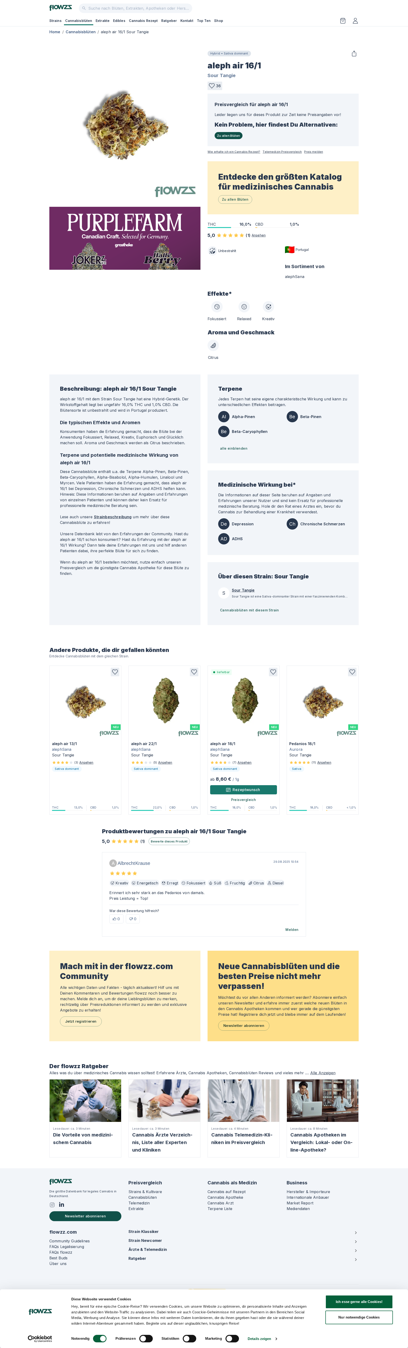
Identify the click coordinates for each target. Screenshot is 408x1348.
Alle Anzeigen (323, 1072)
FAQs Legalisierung (66, 1246)
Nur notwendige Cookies (359, 1317)
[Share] (354, 53)
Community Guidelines (69, 1241)
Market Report (300, 1203)
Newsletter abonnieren (243, 1025)
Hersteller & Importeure (308, 1191)
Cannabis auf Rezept (227, 1191)
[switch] (146, 1338)
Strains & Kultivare (145, 1191)
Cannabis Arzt (221, 1203)
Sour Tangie (222, 75)
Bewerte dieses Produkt (169, 841)
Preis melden (313, 151)
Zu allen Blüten (228, 135)
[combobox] (135, 8)
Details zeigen (259, 1339)
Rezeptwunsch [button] (246, 789)
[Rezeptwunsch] (342, 20)
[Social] (52, 1205)
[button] (215, 86)
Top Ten (204, 21)
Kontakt (186, 21)
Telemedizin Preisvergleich (282, 151)
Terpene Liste (220, 1208)
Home (54, 31)
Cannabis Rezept (143, 21)
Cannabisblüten (78, 21)
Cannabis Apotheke (225, 1197)
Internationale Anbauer (308, 1197)
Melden (291, 930)
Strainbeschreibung (113, 516)
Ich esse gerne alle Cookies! (359, 1302)
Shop (218, 21)
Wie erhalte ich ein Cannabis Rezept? (234, 151)
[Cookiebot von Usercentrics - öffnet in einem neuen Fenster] (40, 1338)
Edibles (119, 21)
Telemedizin (139, 1203)
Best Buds (58, 1258)
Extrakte (103, 21)
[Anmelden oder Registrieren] (355, 20)
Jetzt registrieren (81, 1021)
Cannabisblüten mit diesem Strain (249, 610)
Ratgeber (169, 21)
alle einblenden (233, 448)
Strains (55, 21)
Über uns (58, 1263)
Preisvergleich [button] (243, 800)
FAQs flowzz (60, 1252)
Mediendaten (298, 1208)
